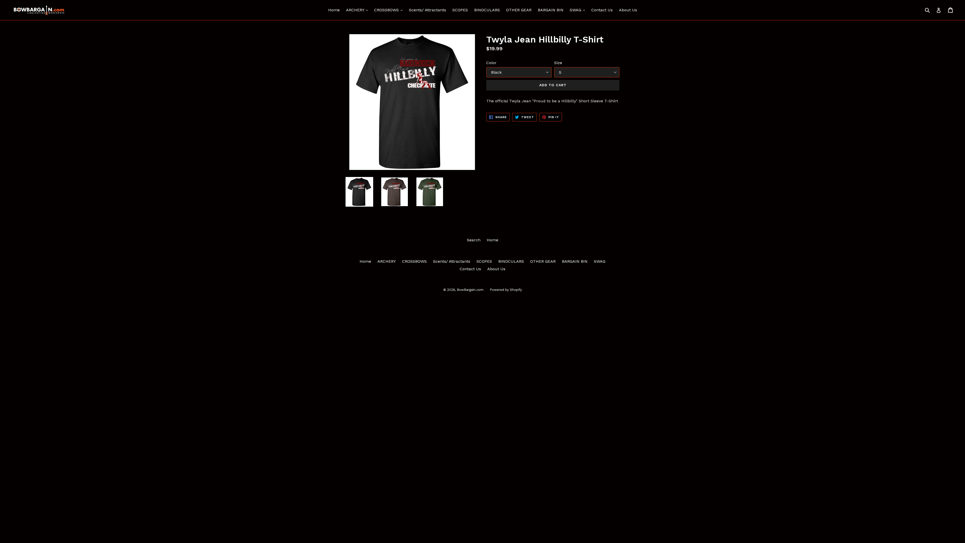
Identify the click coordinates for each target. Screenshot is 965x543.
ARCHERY (358, 9)
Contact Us (602, 10)
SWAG (579, 9)
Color (491, 62)
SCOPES (460, 10)
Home (334, 10)
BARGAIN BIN (550, 10)
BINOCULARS (487, 10)
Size (558, 62)
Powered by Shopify (506, 290)
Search (473, 240)
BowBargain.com (470, 290)
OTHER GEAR (519, 10)
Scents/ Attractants (427, 10)
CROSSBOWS (389, 9)
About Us (628, 10)
